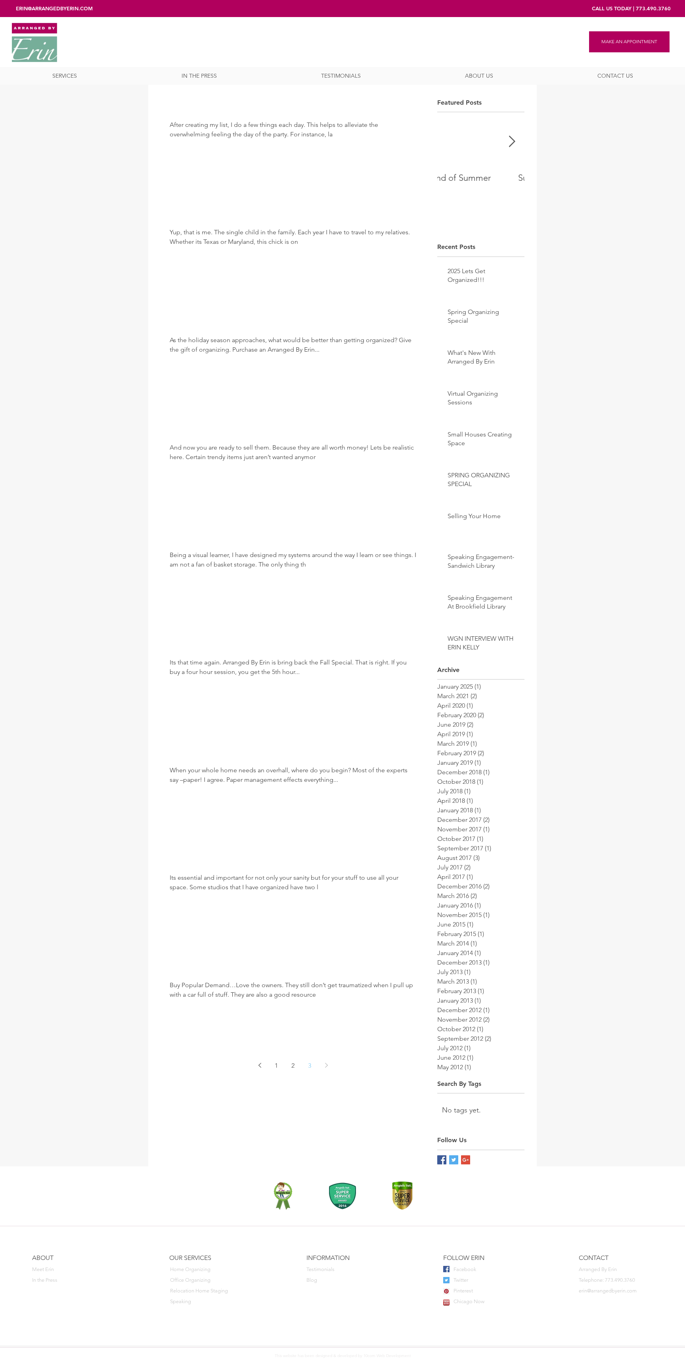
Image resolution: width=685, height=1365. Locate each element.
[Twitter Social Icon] (446, 1280)
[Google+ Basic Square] (465, 1159)
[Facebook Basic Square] (441, 1159)
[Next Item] (511, 142)
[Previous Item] (449, 142)
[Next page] (326, 1065)
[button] (64, 76)
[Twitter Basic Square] (453, 1159)
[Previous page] (260, 1065)
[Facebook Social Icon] (446, 1269)
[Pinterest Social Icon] (446, 1291)
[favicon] (446, 1302)
